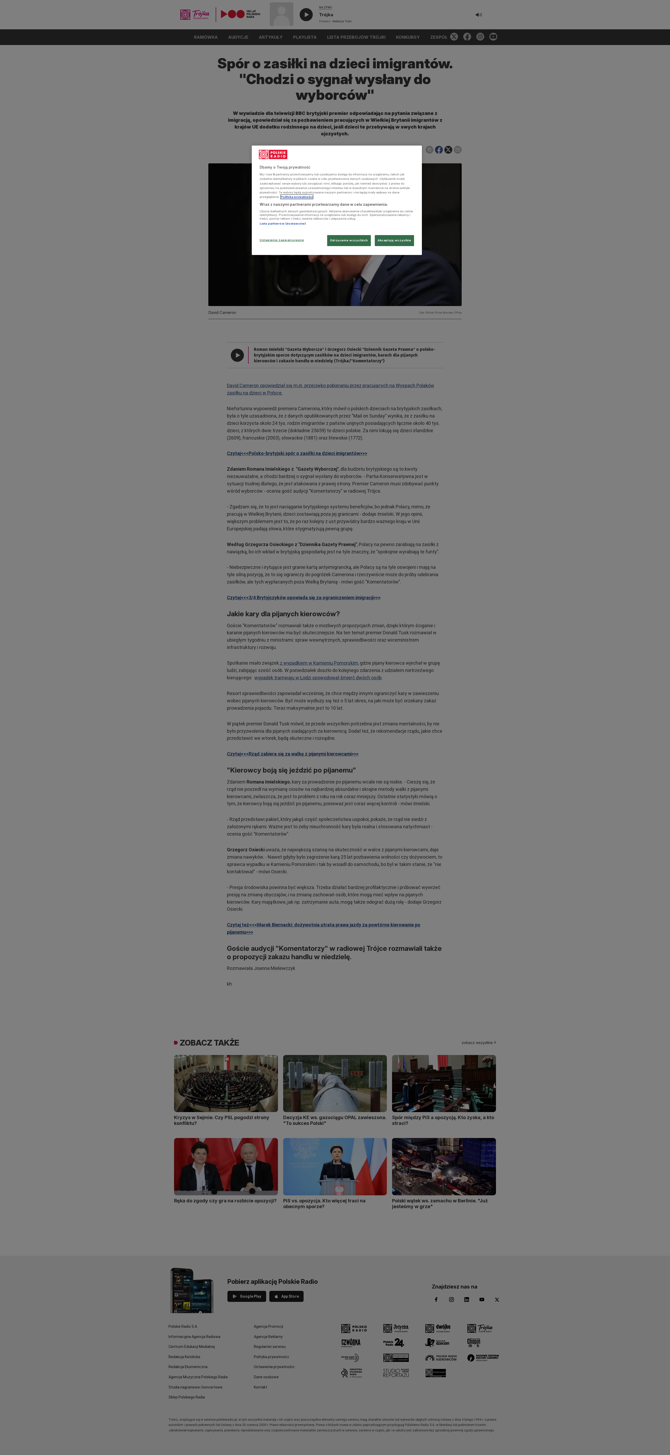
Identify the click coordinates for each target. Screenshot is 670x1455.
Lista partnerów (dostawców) (283, 223)
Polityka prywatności (297, 197)
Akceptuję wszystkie (394, 240)
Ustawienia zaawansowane (282, 240)
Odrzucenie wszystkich (349, 240)
